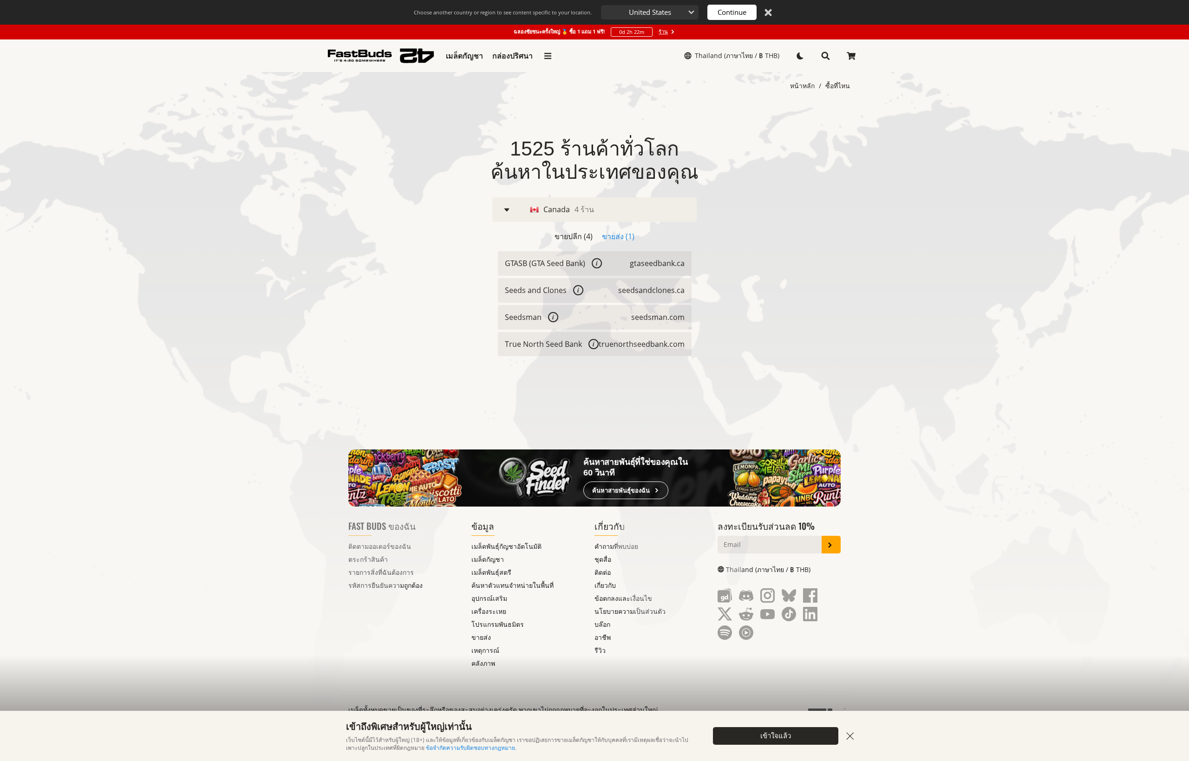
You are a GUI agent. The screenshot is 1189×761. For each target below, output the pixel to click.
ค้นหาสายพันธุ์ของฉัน (621, 490)
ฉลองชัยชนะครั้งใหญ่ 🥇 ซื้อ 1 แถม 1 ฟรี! (591, 31)
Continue (732, 12)
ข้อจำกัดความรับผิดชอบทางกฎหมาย (470, 748)
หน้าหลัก (802, 86)
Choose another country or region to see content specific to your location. (503, 12)
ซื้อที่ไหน (837, 86)
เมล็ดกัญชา (464, 56)
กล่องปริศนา (512, 56)
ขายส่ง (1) (618, 236)
